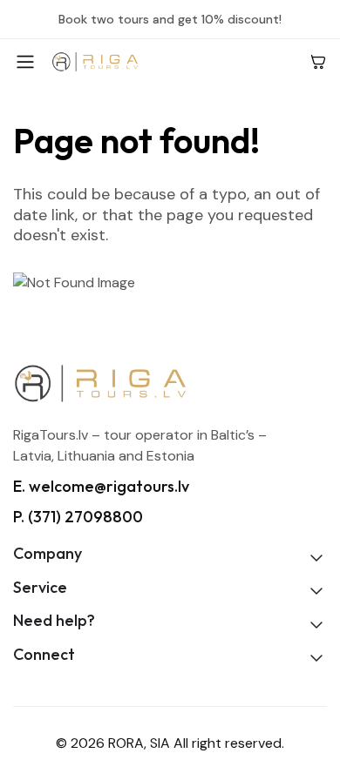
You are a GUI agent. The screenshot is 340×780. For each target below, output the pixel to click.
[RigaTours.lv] (173, 61)
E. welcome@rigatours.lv (101, 486)
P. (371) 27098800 (78, 517)
